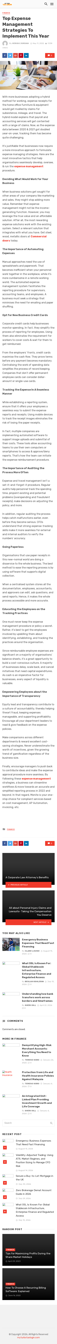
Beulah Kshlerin (34, 981)
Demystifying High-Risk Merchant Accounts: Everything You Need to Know (36, 1050)
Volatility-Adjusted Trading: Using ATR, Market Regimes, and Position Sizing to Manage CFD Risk (34, 1161)
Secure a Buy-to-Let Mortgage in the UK (34, 1178)
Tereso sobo (32, 1060)
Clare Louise (32, 951)
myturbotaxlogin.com (28, 1337)
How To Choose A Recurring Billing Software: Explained (26, 1289)
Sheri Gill (30, 1005)
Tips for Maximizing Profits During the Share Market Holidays (28, 1255)
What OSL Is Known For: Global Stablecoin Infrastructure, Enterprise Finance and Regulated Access (36, 970)
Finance (6, 13)
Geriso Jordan (20, 43)
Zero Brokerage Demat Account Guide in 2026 (33, 1192)
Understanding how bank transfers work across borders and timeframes (37, 997)
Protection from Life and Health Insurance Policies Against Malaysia (38, 1076)
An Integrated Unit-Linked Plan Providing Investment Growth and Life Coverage (37, 1101)
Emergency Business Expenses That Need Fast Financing (38, 943)
